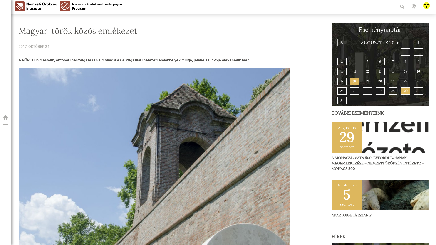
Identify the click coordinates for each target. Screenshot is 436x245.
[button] (5, 126)
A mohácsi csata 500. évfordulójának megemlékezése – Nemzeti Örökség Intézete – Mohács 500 (378, 163)
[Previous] (342, 42)
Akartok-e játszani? (352, 215)
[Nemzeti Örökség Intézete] (5, 118)
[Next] (418, 42)
